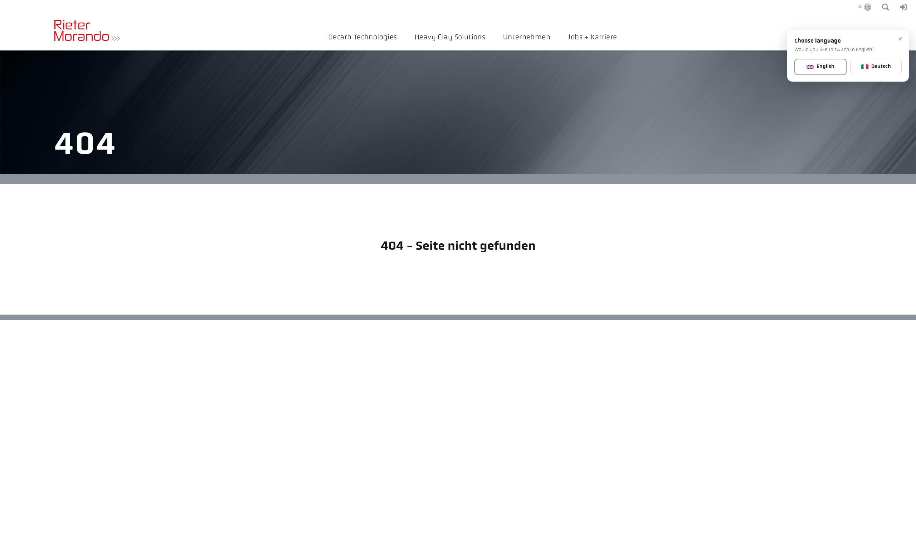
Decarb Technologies (362, 37)
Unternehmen (526, 37)
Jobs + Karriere (592, 37)
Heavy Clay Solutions (450, 37)
